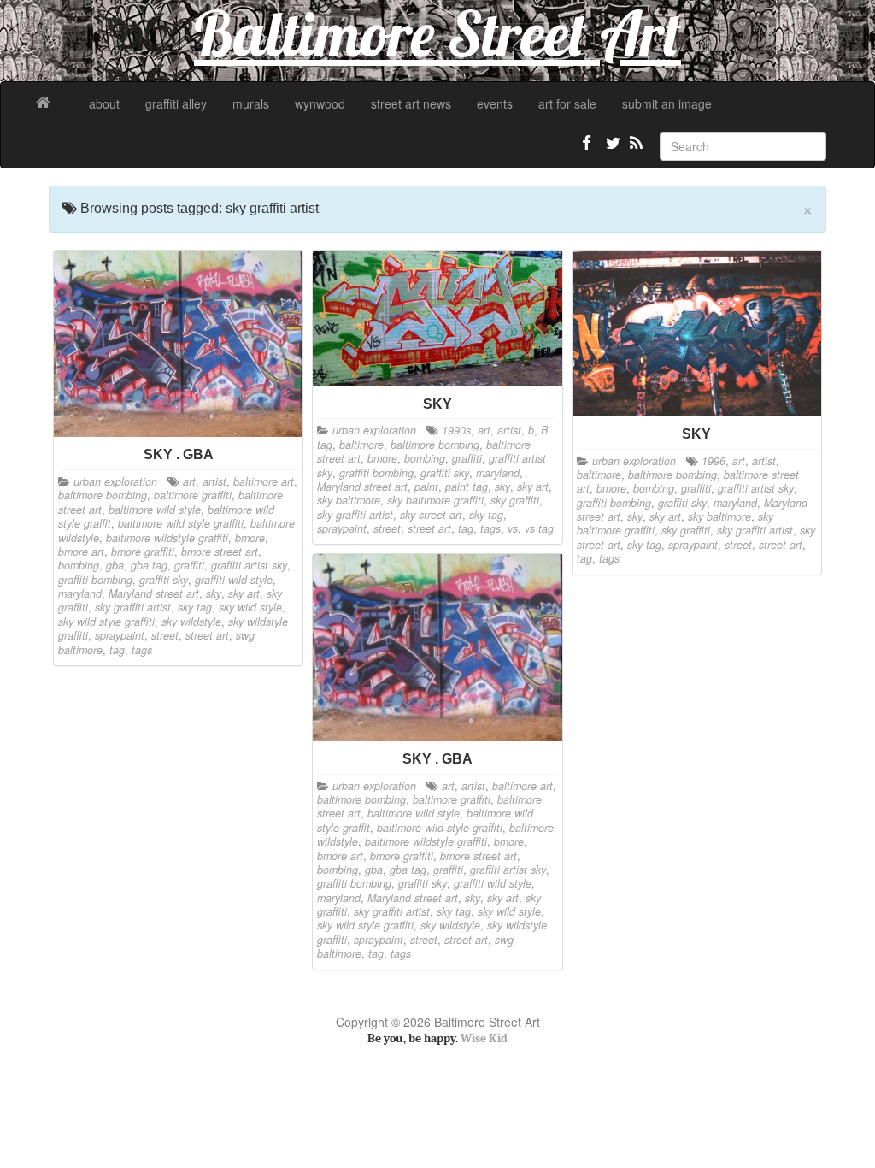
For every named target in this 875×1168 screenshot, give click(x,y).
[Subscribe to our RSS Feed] (635, 150)
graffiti (189, 565)
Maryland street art (154, 593)
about (104, 103)
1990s (456, 430)
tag (117, 650)
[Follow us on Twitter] (611, 150)
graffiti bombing (95, 579)
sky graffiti (514, 500)
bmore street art (219, 551)
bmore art (81, 551)
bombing (78, 565)
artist (214, 481)
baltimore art (263, 481)
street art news (411, 103)
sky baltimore (348, 500)
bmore (250, 538)
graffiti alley (176, 103)
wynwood (320, 103)
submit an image (667, 103)
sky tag (195, 607)
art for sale (567, 103)
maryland (80, 593)
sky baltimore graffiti (435, 500)
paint (426, 486)
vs (513, 528)
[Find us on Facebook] (587, 150)
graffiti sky (163, 579)
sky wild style (250, 607)
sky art (244, 593)
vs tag (539, 528)
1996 (713, 461)
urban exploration (115, 481)
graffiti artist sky (249, 565)
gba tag (149, 565)
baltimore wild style (155, 509)
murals (250, 103)
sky (213, 593)
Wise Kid (484, 1038)
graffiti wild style (234, 579)
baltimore (361, 444)
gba (115, 565)
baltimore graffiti (193, 495)
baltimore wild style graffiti (181, 523)
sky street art (431, 514)
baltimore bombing (102, 495)
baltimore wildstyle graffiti (167, 538)
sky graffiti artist (133, 607)
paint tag (466, 486)
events (495, 103)
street (165, 635)
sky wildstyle (191, 621)
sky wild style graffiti (106, 621)
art (189, 481)
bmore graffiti (142, 551)
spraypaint (119, 635)
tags (142, 650)
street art (207, 635)
